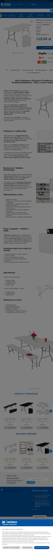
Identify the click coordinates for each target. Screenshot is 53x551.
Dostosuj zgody (27, 547)
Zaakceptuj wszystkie (41, 547)
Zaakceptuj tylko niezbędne (11, 547)
